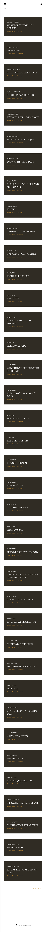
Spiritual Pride (16, 345)
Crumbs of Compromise (21, 231)
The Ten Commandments (22, 72)
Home (7, 8)
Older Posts (37, 888)
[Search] (41, 3)
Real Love (13, 298)
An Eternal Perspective (21, 621)
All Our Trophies (17, 440)
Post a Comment (17, 31)
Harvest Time (15, 847)
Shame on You (15, 529)
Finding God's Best (18, 418)
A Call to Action (17, 736)
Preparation (15, 485)
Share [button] (9, 31)
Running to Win (17, 463)
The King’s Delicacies (20, 644)
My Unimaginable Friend (22, 666)
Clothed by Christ (18, 507)
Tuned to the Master (20, 599)
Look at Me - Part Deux (20, 161)
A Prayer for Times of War (23, 802)
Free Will (12, 688)
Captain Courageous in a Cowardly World (22, 576)
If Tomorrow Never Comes (23, 117)
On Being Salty (16, 50)
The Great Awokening (20, 94)
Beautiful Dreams (18, 276)
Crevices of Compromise (21, 253)
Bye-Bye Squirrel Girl (19, 780)
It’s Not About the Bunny (22, 552)
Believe (11, 209)
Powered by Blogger (24, 925)
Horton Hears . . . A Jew (20, 139)
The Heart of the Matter (22, 825)
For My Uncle (15, 758)
